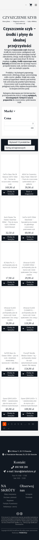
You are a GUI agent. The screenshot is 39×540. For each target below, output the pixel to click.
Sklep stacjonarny (10, 494)
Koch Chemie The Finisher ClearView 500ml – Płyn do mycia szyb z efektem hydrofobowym (10, 222)
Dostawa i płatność (10, 497)
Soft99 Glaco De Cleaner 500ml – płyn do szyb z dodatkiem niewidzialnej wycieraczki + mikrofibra (10, 358)
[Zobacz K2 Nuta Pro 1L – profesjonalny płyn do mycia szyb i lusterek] (10, 251)
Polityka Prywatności (10, 504)
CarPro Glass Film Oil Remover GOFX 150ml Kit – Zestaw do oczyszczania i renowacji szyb (10, 179)
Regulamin (10, 501)
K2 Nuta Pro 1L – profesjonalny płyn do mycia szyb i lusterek (10, 265)
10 (33, 424)
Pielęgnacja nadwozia (19, 21)
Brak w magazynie (29, 192)
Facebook (29, 497)
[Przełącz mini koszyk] (30, 5)
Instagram (29, 494)
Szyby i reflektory (32, 21)
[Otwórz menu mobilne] (36, 5)
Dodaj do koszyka (11, 192)
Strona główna (6, 21)
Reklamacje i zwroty (10, 507)
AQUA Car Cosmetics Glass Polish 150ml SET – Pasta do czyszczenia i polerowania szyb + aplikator (29, 179)
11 (4, 428)
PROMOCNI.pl (23, 533)
